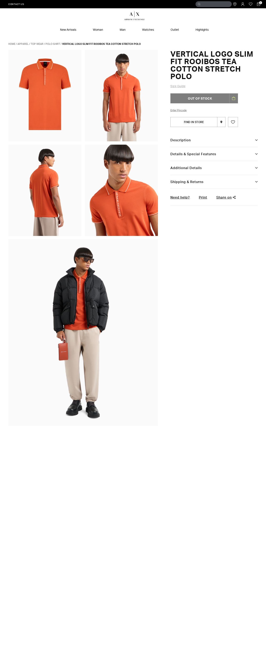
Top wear (37, 44)
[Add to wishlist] (233, 122)
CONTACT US (16, 4)
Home (11, 44)
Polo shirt (53, 44)
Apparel (23, 44)
